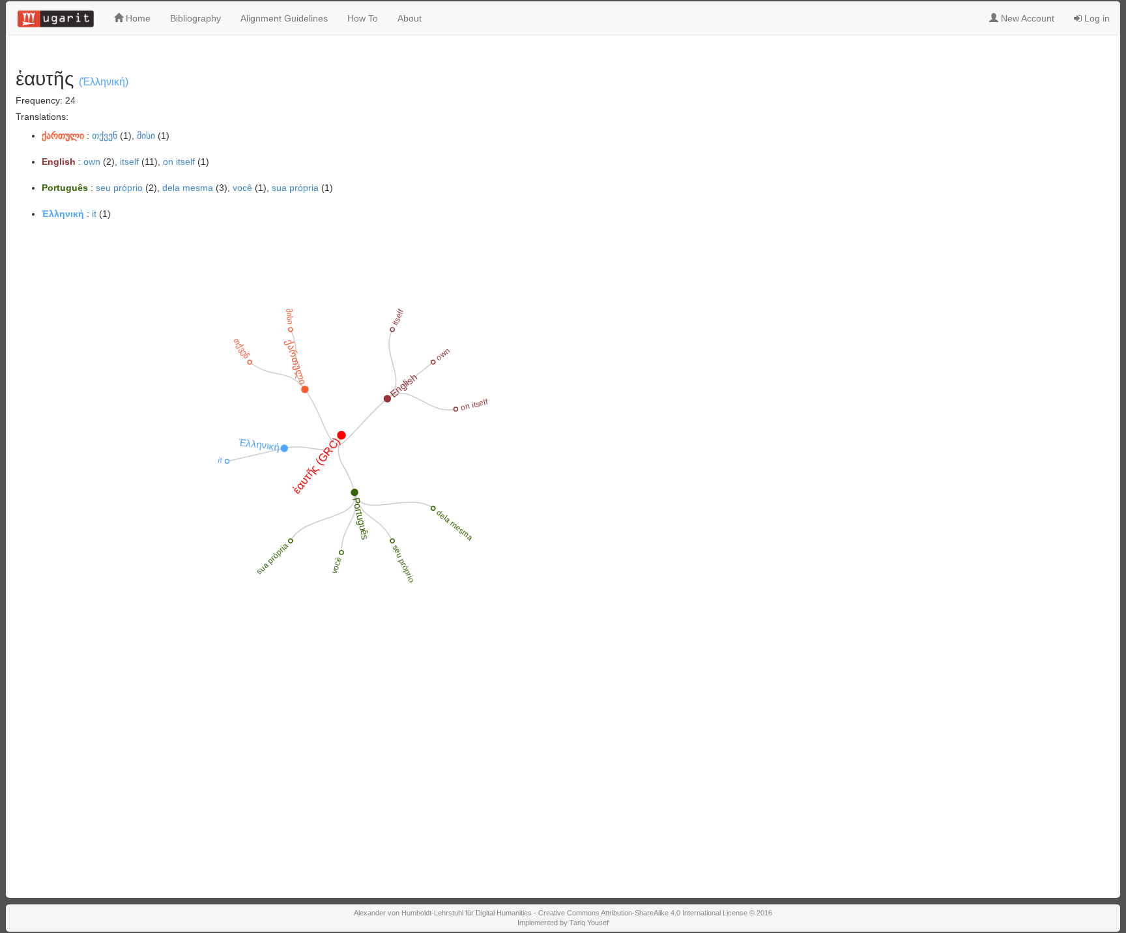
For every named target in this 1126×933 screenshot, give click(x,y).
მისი (146, 135)
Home (137, 18)
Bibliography (195, 18)
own (91, 161)
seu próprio (119, 187)
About (409, 18)
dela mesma (187, 187)
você (242, 187)
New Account (1026, 18)
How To (362, 18)
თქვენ (104, 135)
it (94, 213)
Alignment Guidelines (284, 18)
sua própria (295, 187)
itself (129, 161)
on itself (179, 161)
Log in (1096, 18)
